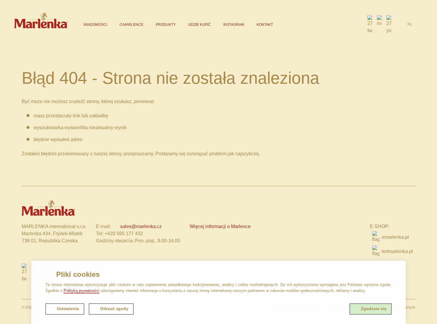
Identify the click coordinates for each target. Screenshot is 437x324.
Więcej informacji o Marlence (220, 226)
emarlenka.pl (395, 237)
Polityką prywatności (81, 290)
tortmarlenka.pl (397, 251)
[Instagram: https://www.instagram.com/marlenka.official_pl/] (379, 25)
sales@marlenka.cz (141, 226)
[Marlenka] (41, 20)
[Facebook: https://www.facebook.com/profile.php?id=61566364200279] (370, 25)
